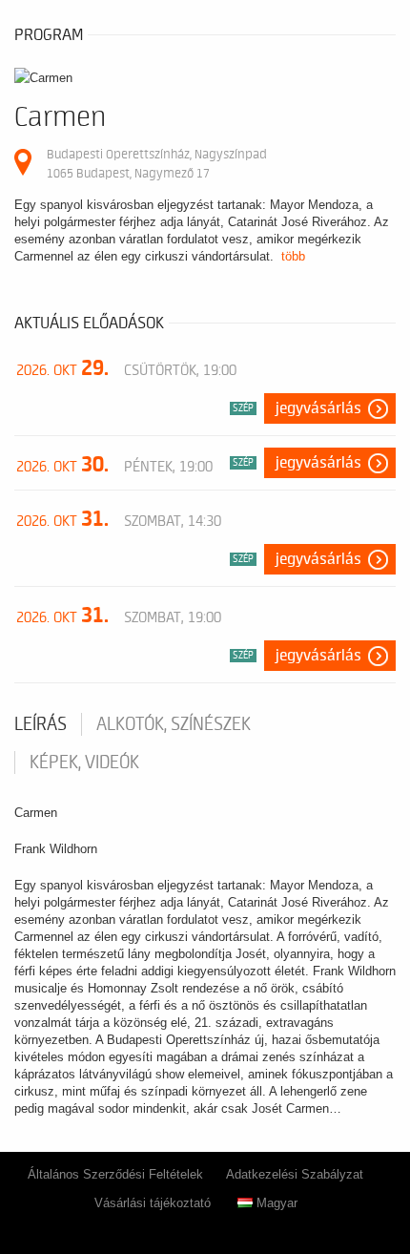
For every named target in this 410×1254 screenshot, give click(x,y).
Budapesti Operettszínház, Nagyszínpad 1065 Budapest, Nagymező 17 (157, 163)
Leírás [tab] (40, 724)
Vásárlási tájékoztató (152, 1203)
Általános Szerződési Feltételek (115, 1174)
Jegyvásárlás (318, 408)
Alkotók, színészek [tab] (173, 724)
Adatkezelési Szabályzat (294, 1174)
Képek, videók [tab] (84, 762)
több (293, 256)
